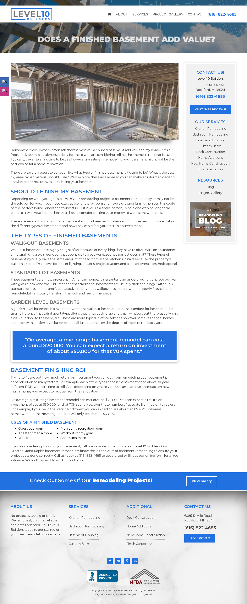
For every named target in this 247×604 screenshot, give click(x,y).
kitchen (115, 259)
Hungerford (145, 594)
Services (140, 14)
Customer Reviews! (210, 109)
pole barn (52, 534)
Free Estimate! (199, 538)
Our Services (210, 121)
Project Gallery (168, 14)
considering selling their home (120, 155)
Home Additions (210, 158)
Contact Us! (210, 72)
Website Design (126, 594)
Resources (210, 180)
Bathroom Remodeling (210, 134)
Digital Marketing (105, 594)
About (122, 14)
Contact (195, 14)
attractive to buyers (77, 289)
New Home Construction (210, 163)
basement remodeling (136, 451)
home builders (118, 446)
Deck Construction (210, 152)
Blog (210, 187)
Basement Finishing (210, 140)
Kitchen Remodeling (210, 129)
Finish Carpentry (210, 169)
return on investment (125, 226)
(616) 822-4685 (221, 14)
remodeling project (96, 199)
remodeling (131, 377)
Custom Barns (210, 146)
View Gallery (202, 481)
